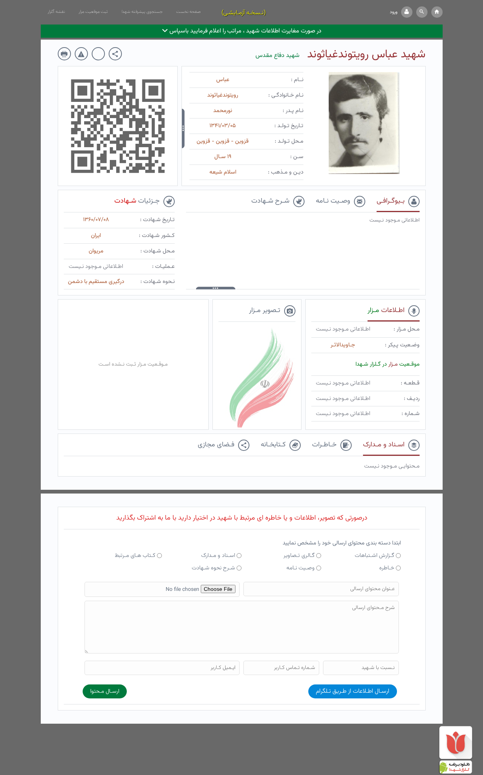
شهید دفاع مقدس (277, 55)
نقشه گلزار (56, 11)
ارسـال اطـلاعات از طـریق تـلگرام (352, 691)
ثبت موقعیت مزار (93, 11)
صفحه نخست (188, 11)
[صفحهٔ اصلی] (437, 12)
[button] (422, 12)
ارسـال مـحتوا (104, 691)
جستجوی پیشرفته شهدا (142, 11)
